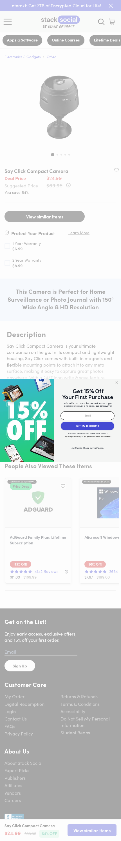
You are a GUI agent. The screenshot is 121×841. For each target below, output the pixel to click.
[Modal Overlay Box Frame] (60, 420)
